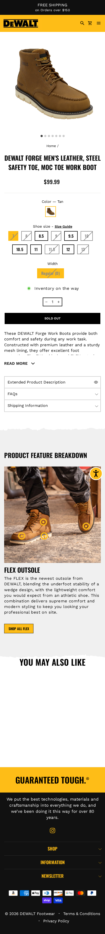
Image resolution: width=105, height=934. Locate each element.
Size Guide (63, 226)
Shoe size (52, 226)
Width (52, 264)
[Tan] (50, 211)
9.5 (71, 236)
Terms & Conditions (81, 913)
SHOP (52, 848)
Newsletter (53, 876)
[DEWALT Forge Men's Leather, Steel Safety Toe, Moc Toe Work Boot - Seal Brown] (11, 759)
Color (52, 201)
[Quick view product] (39, 708)
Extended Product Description (36, 382)
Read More (16, 363)
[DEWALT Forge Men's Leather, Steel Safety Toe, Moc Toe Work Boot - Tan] (27, 759)
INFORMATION (53, 862)
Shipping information (28, 405)
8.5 (41, 236)
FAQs (12, 394)
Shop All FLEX (19, 628)
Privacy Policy (56, 921)
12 (68, 249)
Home (51, 146)
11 (36, 249)
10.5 (19, 249)
